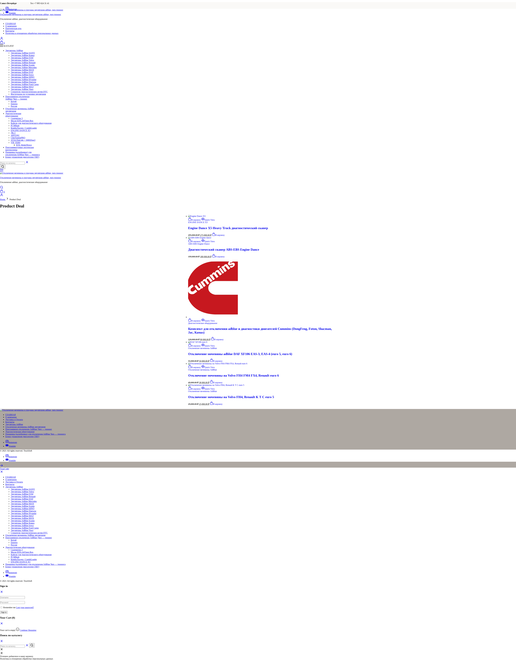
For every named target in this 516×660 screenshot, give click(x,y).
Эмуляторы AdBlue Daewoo (23, 82)
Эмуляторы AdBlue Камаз (22, 55)
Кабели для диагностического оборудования (31, 123)
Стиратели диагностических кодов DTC (29, 92)
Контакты (9, 31)
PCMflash (15, 125)
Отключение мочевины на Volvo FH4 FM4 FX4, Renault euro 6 (233, 375)
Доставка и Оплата (14, 419)
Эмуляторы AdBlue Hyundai (23, 79)
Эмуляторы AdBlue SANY (23, 53)
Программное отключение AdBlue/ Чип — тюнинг (28, 429)
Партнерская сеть (13, 28)
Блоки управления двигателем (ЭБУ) (22, 157)
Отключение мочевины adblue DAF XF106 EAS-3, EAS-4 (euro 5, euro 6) (240, 354)
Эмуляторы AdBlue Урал (22, 89)
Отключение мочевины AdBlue (202, 348)
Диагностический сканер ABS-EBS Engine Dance (223, 249)
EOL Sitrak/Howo (24, 145)
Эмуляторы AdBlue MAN (22, 70)
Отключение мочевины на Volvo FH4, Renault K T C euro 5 (231, 397)
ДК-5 (13, 133)
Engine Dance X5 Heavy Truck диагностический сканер (228, 228)
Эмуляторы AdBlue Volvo (22, 60)
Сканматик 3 (17, 118)
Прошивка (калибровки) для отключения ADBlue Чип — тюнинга (22, 153)
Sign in (3, 612)
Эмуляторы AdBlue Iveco (22, 75)
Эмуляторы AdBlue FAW (22, 58)
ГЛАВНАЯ (10, 23)
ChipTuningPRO (18, 138)
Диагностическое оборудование (202, 323)
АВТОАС (15, 135)
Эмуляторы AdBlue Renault (23, 62)
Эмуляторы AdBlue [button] (14, 50)
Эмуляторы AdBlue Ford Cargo (25, 84)
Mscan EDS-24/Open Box (22, 121)
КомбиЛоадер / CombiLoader (24, 128)
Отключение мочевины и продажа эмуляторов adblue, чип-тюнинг (30, 14)
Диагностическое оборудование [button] (13, 114)
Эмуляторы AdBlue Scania (23, 65)
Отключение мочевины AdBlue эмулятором (25, 427)
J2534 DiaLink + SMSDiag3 (23, 140)
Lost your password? (25, 607)
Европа (14, 104)
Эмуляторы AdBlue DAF (22, 72)
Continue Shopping (28, 630)
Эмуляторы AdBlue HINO (22, 77)
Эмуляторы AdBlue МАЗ (22, 87)
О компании (11, 26)
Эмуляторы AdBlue (14, 424)
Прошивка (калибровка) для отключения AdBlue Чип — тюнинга (35, 434)
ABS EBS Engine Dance (199, 244)
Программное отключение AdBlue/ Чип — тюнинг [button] (17, 97)
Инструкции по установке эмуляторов (28, 94)
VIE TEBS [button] (15, 142)
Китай (14, 101)
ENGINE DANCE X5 (20, 130)
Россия (14, 106)
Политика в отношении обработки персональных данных (31, 33)
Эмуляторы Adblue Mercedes (24, 67)
